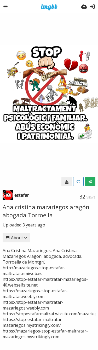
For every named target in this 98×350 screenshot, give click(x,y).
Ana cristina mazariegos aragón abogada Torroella (46, 211)
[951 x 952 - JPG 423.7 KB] (66, 181)
